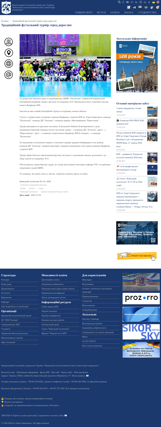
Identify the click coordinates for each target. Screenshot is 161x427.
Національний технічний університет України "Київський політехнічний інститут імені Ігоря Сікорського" (33, 7)
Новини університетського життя (54, 192)
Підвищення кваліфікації (53, 293)
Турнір (22, 188)
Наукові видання (49, 311)
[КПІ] (153, 2)
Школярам (87, 280)
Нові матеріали (81, 372)
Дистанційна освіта (50, 280)
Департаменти (7, 288)
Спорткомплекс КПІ (10, 324)
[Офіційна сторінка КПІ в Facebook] (123, 2)
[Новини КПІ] (128, 7)
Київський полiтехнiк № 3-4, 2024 (35, 181)
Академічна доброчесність (94, 328)
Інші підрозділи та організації (14, 306)
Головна (4, 21)
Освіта (115, 12)
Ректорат (5, 280)
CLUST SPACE (89, 341)
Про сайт (55, 372)
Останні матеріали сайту (132, 103)
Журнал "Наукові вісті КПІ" (54, 333)
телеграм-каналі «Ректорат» (46, 405)
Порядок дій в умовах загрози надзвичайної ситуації (28, 398)
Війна (84, 337)
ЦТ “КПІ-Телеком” (9, 320)
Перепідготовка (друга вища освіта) (58, 288)
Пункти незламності (13, 402)
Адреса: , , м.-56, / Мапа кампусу (43, 376)
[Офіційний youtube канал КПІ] (127, 2)
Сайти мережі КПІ (50, 306)
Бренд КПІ (45, 372)
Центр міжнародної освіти (54, 297)
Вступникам (87, 284)
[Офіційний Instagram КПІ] (140, 2)
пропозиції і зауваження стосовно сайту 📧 (47, 415)
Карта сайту (66, 372)
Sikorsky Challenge (90, 319)
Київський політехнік (28, 192)
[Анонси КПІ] (134, 7)
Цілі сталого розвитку (92, 346)
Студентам (87, 301)
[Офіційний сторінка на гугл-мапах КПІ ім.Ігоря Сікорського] (145, 2)
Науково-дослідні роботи (53, 320)
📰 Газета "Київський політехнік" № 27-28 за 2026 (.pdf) (129, 182)
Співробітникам (89, 310)
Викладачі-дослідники (92, 323)
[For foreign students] (157, 7)
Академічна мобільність (52, 284)
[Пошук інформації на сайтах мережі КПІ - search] (119, 2)
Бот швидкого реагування (77, 388)
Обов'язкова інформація (27, 372)
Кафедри (5, 302)
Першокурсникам (90, 296)
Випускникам (88, 305)
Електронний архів (50, 324)
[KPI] (158, 2)
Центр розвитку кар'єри (12, 338)
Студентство (147, 12)
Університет (84, 12)
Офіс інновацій (8, 342)
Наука (128, 12)
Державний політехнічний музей (16, 315)
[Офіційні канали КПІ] (132, 2)
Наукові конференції (51, 315)
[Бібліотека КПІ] (151, 7)
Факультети (6, 297)
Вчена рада (6, 284)
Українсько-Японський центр (14, 333)
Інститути (5, 293)
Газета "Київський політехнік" (55, 329)
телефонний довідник (97, 381)
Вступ (101, 12)
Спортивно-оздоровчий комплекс (33, 185)
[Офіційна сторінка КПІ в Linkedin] (136, 2)
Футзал (32, 188)
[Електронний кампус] (146, 7)
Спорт (41, 188)
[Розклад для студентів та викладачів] (140, 7)
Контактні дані (8, 372)
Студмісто (5, 329)
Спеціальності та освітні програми (98, 332)
